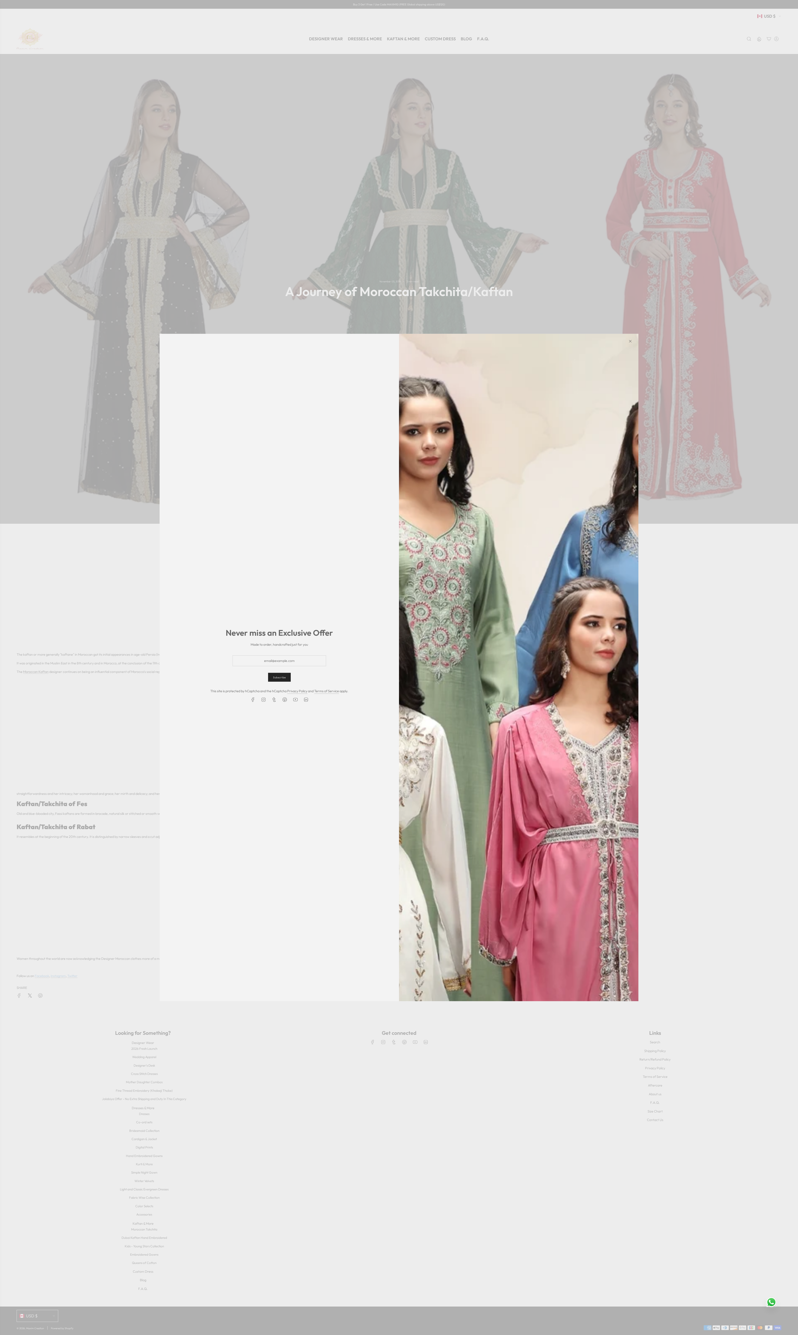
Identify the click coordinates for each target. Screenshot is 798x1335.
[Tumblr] (274, 699)
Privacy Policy (297, 691)
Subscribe (279, 677)
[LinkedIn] (306, 699)
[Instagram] (263, 699)
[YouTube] (295, 699)
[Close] (630, 341)
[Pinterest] (285, 699)
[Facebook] (253, 699)
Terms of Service (326, 691)
